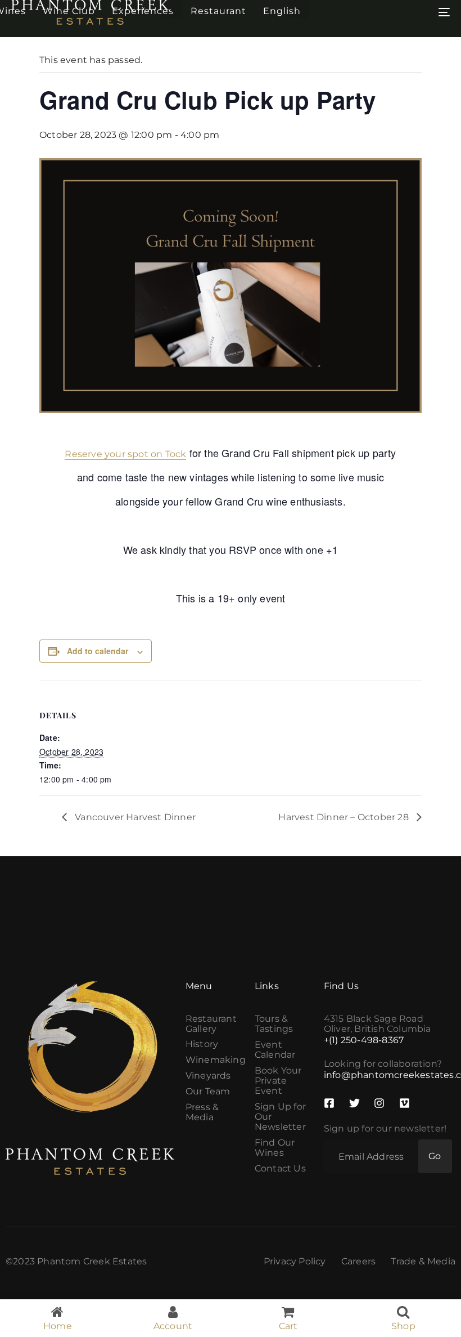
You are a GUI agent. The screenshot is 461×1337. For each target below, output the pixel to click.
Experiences (143, 11)
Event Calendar (275, 1050)
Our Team (208, 1091)
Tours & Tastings (274, 1024)
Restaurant (218, 11)
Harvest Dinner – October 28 (344, 817)
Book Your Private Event (278, 1081)
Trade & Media (423, 1261)
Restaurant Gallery (211, 1024)
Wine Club (69, 11)
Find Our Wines (275, 1148)
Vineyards (208, 1076)
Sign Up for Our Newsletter (280, 1117)
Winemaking (214, 1060)
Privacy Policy (295, 1261)
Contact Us (280, 1169)
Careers (358, 1261)
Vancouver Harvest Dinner (134, 817)
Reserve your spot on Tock (125, 454)
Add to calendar (97, 650)
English (282, 11)
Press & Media (202, 1112)
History (202, 1044)
